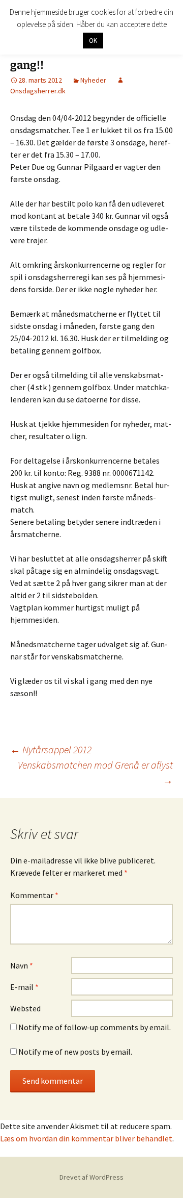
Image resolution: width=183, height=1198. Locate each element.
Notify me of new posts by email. (75, 1052)
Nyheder (93, 80)
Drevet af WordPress (91, 1177)
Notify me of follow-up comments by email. (94, 1027)
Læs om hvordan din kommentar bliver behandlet (86, 1138)
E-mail (24, 987)
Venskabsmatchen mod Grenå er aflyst (95, 772)
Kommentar (34, 895)
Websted (25, 1008)
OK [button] (93, 40)
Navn (21, 965)
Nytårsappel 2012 (51, 749)
